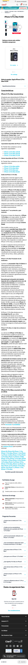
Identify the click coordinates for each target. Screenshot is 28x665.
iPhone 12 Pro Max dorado (12, 171)
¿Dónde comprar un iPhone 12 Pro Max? (13, 574)
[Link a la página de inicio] (1, 12)
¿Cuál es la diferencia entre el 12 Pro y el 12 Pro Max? (14, 581)
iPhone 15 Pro (19, 462)
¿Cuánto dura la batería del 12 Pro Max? (13, 521)
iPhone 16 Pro (8, 465)
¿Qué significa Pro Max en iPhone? (13, 561)
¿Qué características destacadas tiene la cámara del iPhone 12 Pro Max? (14, 543)
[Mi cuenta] (23, 4)
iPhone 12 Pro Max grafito (11, 166)
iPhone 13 (11, 456)
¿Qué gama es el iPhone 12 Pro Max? (13, 556)
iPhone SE (4, 451)
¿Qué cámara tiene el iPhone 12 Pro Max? (13, 567)
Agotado (23, 662)
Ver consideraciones (14, 610)
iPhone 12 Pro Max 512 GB (12, 155)
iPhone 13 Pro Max (15, 458)
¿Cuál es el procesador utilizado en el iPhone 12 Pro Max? (13, 536)
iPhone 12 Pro (17, 455)
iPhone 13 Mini (19, 456)
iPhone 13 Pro (5, 458)
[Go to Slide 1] (6, 22)
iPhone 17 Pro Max (6, 469)
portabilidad (16, 424)
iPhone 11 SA (17, 453)
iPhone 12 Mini (7, 455)
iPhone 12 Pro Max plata (11, 168)
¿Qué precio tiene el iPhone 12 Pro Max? (13, 550)
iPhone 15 (11, 462)
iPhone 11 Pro (18, 451)
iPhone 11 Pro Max (6, 453)
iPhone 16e (4, 467)
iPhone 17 (11, 467)
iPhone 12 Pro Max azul (11, 170)
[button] (22, 1)
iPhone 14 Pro (17, 460)
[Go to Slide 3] (6, 30)
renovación (8, 424)
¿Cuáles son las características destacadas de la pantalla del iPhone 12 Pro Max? (13, 529)
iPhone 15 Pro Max (6, 464)
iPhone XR (11, 451)
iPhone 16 (16, 464)
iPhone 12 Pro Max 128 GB (12, 152)
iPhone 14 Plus (7, 460)
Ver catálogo (14, 74)
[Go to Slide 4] (6, 34)
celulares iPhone (8, 446)
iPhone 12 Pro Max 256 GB (12, 153)
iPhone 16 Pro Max (18, 465)
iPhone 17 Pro (19, 467)
